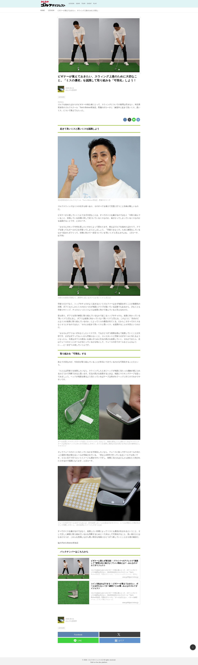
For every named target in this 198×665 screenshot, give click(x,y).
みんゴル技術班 (71, 90)
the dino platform (101, 662)
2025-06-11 (70, 88)
